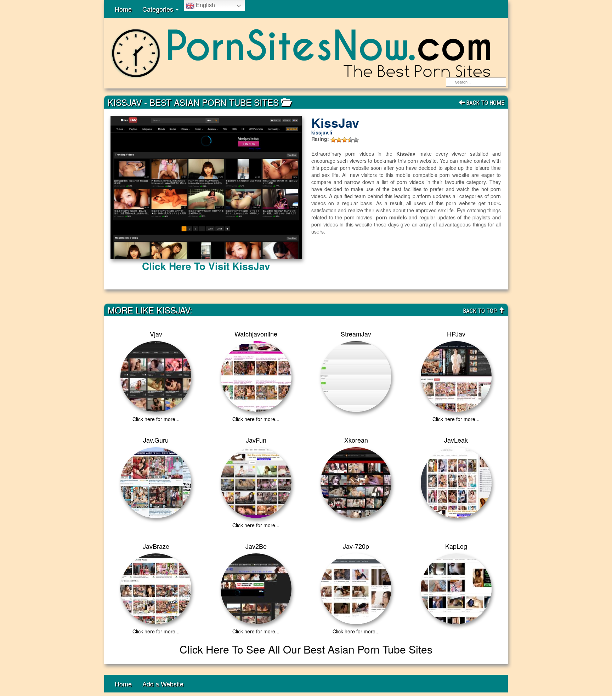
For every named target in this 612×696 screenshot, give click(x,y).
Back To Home (484, 102)
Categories (158, 8)
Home (123, 8)
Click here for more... (156, 418)
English (204, 5)
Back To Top (480, 310)
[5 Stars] (356, 140)
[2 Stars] (339, 140)
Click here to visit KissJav (206, 266)
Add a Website (162, 683)
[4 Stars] (350, 140)
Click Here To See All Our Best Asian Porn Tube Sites (306, 649)
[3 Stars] (344, 140)
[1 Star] (333, 140)
